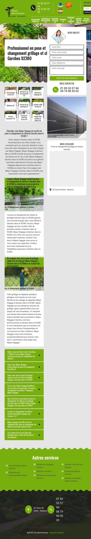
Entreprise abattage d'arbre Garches (73, 479)
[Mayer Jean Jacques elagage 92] (15, 11)
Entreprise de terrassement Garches (18, 473)
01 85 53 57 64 (43, 5)
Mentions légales (57, 533)
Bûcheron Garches (44, 471)
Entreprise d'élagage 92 (55, 20)
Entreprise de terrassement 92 (45, 20)
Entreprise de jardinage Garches (46, 476)
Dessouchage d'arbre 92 (35, 20)
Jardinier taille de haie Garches (74, 465)
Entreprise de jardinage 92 (71, 20)
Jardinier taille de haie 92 (79, 20)
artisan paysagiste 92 (86, 20)
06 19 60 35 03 (43, 10)
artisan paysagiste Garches (72, 472)
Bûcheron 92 (63, 20)
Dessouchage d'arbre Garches (17, 467)
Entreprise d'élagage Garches (45, 465)
